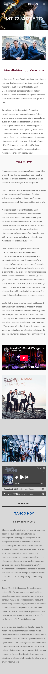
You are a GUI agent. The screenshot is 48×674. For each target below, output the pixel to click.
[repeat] (38, 468)
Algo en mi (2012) (18, 494)
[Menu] (43, 4)
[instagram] (30, 4)
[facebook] (22, 4)
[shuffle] (41, 468)
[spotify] (37, 4)
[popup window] (44, 468)
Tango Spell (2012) (19, 489)
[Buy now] (43, 489)
